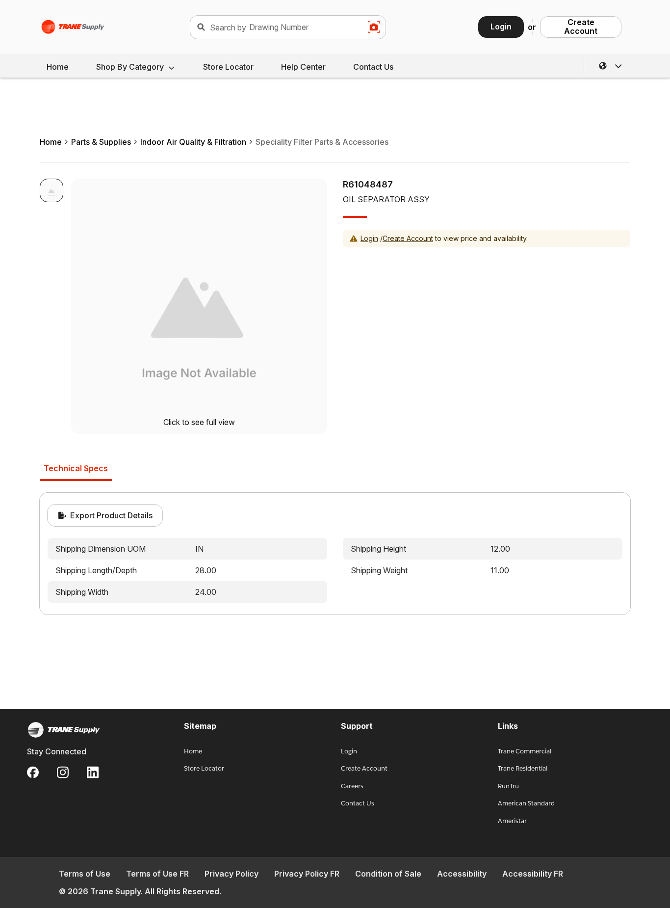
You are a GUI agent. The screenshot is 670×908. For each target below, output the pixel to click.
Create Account (580, 26)
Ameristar (512, 821)
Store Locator (228, 67)
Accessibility (462, 874)
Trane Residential (522, 768)
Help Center (303, 67)
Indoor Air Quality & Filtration (193, 142)
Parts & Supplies (101, 142)
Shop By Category (130, 67)
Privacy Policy (231, 874)
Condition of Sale (388, 874)
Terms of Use (84, 874)
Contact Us (373, 67)
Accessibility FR (532, 874)
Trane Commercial (524, 751)
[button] (610, 66)
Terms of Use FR (157, 874)
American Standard (526, 803)
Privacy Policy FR (306, 874)
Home (58, 67)
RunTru (508, 786)
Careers (352, 786)
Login (501, 26)
